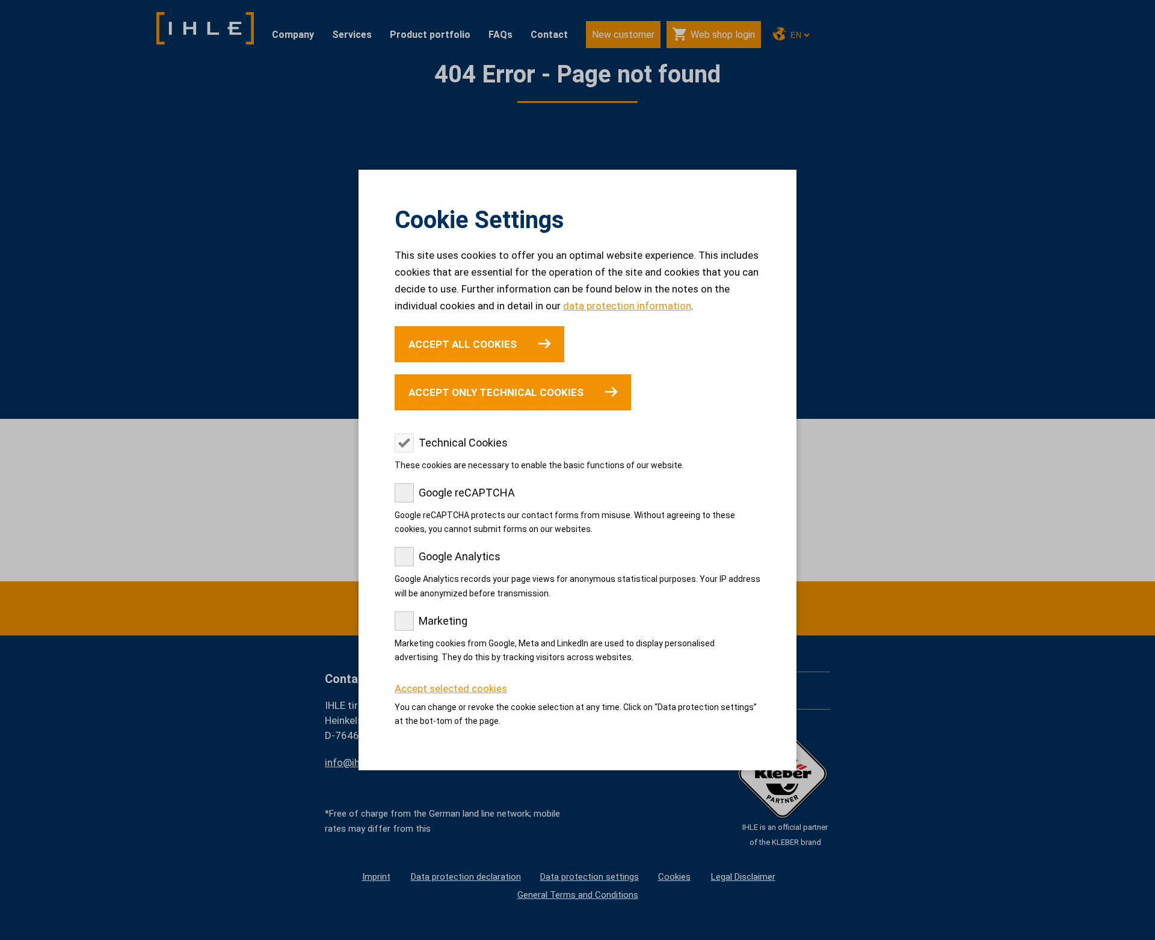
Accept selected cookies (451, 688)
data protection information (627, 306)
